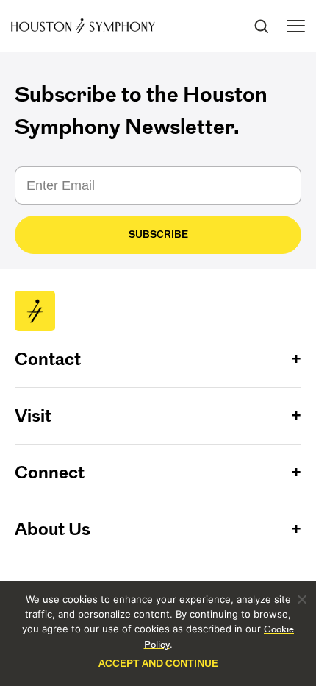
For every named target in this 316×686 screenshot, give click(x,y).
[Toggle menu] (296, 26)
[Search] (261, 25)
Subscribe (158, 234)
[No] (301, 599)
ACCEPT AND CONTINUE (158, 663)
